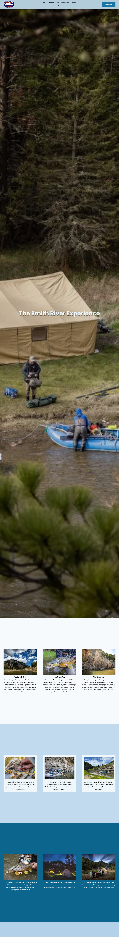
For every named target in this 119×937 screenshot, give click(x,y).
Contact (74, 3)
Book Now (108, 4)
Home (44, 3)
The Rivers (65, 3)
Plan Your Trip (54, 3)
